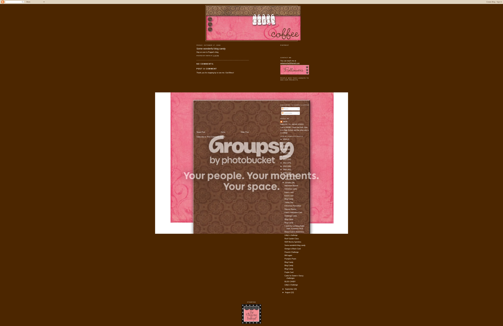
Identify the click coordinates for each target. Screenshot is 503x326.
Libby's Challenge (291, 285)
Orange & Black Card (293, 249)
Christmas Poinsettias (293, 206)
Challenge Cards (291, 216)
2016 (285, 146)
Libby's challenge (291, 235)
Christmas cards (291, 189)
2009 (285, 170)
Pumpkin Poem (290, 259)
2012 (285, 159)
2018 (285, 139)
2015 (285, 149)
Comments (287, 113)
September (289, 289)
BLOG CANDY (290, 282)
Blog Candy (289, 199)
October (288, 183)
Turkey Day (289, 202)
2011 (285, 163)
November (289, 179)
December (289, 176)
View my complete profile (291, 136)
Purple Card (289, 272)
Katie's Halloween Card (293, 212)
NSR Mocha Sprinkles (293, 242)
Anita (285, 121)
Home (223, 132)
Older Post (245, 132)
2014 (285, 153)
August (288, 292)
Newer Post (200, 132)
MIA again (288, 255)
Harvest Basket (290, 209)
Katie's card (289, 192)
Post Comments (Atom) (216, 137)
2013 (285, 156)
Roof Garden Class (292, 239)
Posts (285, 109)
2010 (285, 166)
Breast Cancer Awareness (294, 232)
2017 (285, 143)
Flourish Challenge (292, 252)
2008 (285, 173)
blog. (217, 52)
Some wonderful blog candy (211, 48)
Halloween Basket (291, 186)
